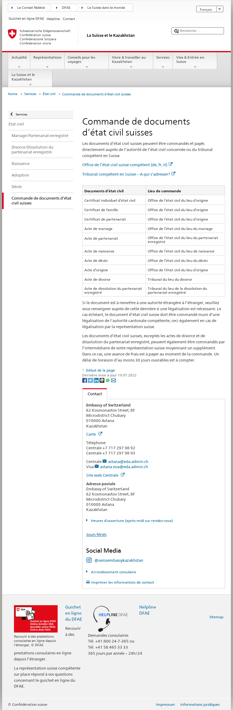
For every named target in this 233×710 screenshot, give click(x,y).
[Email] (113, 380)
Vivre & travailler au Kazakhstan (129, 59)
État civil (49, 94)
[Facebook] (85, 380)
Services (163, 57)
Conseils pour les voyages (81, 59)
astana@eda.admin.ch (128, 461)
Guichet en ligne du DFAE (73, 613)
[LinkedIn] (97, 380)
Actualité (19, 57)
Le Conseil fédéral (31, 8)
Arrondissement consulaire (113, 572)
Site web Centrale (102, 475)
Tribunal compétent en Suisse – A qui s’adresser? (126, 174)
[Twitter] (91, 380)
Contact (92, 393)
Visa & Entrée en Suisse (190, 59)
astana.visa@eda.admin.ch (124, 466)
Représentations (47, 57)
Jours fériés (96, 534)
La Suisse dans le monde (106, 8)
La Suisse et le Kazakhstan (23, 76)
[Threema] (102, 380)
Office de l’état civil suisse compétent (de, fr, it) (124, 164)
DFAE (66, 8)
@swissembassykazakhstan (118, 560)
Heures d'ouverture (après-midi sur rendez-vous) (131, 520)
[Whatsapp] (108, 380)
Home (12, 94)
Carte (91, 434)
